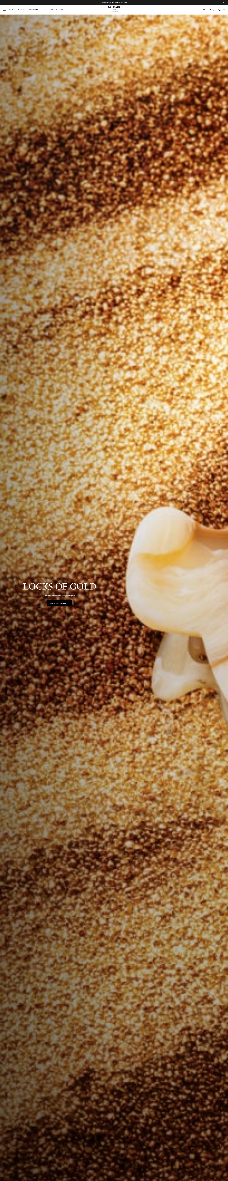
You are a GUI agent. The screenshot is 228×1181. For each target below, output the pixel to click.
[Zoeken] (219, 9)
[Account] (214, 9)
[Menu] (4, 10)
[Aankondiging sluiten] (223, 2)
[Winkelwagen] (223, 9)
